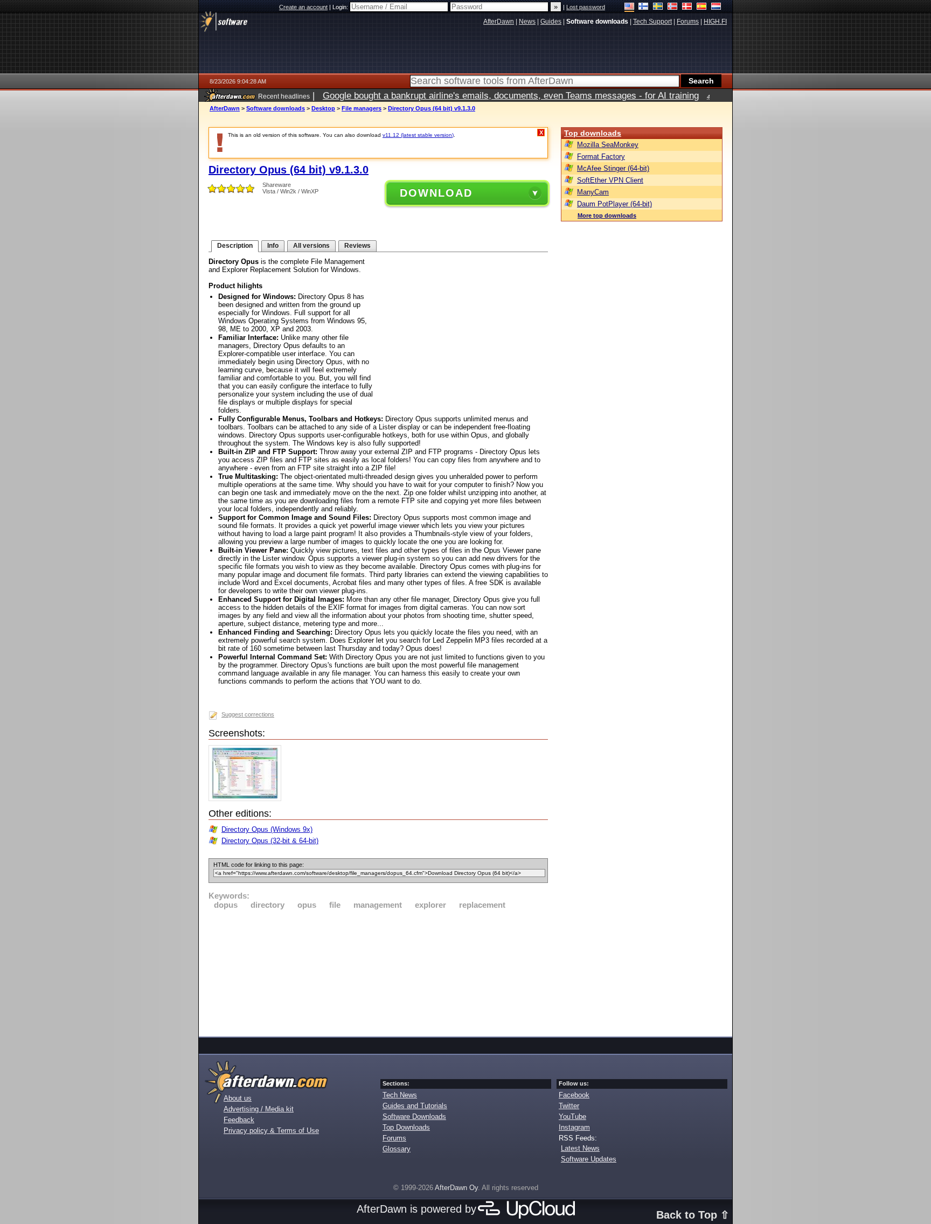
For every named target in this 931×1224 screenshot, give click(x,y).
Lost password (585, 7)
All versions (311, 245)
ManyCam (593, 192)
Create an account (303, 7)
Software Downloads (414, 1116)
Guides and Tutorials (415, 1106)
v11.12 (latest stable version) (418, 135)
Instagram (574, 1127)
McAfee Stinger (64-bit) (613, 168)
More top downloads (607, 215)
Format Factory (601, 156)
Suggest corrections (247, 714)
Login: (341, 7)
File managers (361, 108)
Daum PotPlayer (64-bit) (614, 204)
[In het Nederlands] (716, 7)
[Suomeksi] (643, 7)
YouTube (572, 1116)
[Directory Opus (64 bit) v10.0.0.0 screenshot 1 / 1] (248, 799)
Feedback (239, 1120)
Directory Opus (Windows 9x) (266, 829)
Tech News (400, 1095)
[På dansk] (687, 7)
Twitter (569, 1106)
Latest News (580, 1148)
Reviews (357, 245)
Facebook (574, 1095)
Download (436, 193)
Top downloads (592, 133)
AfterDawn (225, 108)
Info (273, 245)
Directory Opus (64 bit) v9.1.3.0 (431, 108)
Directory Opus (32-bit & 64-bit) (269, 841)
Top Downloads (406, 1127)
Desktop (323, 108)
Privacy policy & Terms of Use (271, 1130)
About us (238, 1098)
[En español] (702, 7)
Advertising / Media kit (259, 1109)
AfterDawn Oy (456, 1188)
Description (235, 245)
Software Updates (588, 1159)
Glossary (397, 1149)
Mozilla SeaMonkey (607, 145)
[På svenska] (658, 7)
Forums (394, 1138)
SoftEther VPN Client (610, 180)
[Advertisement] (378, 971)
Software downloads (275, 108)
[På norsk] (673, 7)
